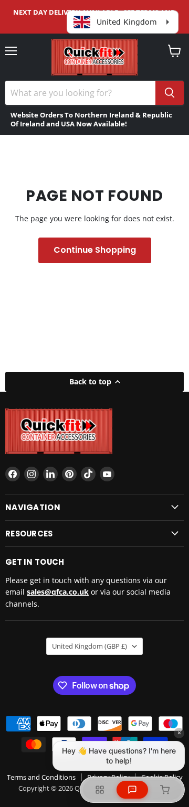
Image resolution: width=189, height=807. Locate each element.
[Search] (169, 93)
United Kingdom (89, 646)
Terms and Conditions (41, 777)
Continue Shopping (95, 250)
